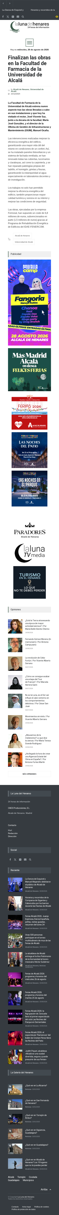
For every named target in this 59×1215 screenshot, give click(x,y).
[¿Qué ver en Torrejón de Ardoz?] (15, 1119)
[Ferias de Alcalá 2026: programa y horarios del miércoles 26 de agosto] (15, 979)
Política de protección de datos (24, 1209)
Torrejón (21, 1177)
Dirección (12, 836)
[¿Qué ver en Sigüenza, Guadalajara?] (15, 1134)
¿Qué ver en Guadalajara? (36, 1145)
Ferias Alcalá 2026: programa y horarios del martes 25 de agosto (36, 995)
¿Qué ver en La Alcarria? (36, 1085)
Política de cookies (41, 1207)
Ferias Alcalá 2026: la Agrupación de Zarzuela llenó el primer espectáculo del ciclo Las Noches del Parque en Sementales (37, 1016)
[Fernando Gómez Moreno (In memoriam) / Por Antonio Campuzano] (15, 645)
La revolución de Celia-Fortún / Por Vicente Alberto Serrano (37, 661)
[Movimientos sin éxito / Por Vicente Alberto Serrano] (15, 722)
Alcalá (11, 1177)
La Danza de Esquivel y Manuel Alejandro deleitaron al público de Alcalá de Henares (14, 10)
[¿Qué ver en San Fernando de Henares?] (15, 1104)
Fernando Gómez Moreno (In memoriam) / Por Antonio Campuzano (38, 642)
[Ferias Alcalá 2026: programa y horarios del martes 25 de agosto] (15, 998)
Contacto (15, 1207)
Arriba (44, 1189)
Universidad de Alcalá (24, 242)
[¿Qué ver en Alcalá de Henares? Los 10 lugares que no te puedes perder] (15, 1163)
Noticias (43, 965)
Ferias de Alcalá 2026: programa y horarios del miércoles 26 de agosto (36, 976)
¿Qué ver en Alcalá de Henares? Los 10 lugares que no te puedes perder (36, 1162)
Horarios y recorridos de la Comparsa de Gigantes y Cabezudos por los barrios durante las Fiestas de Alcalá (43, 10)
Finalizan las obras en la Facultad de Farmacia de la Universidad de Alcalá (29, 69)
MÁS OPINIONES (29, 774)
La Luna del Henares (26, 1197)
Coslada (33, 1177)
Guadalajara (13, 1180)
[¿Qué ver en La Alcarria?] (15, 1089)
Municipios (28, 1180)
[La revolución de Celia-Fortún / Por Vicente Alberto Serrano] (15, 663)
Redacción (13, 833)
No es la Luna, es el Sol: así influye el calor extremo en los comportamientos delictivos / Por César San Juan (37, 700)
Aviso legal (26, 1207)
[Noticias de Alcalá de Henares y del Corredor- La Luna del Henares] (29, 29)
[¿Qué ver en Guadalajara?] (15, 1149)
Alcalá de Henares (21, 89)
